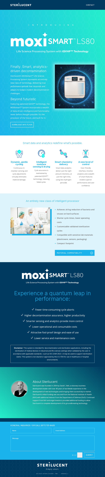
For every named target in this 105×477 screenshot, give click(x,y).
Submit (89, 455)
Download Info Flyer (22, 125)
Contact (90, 5)
